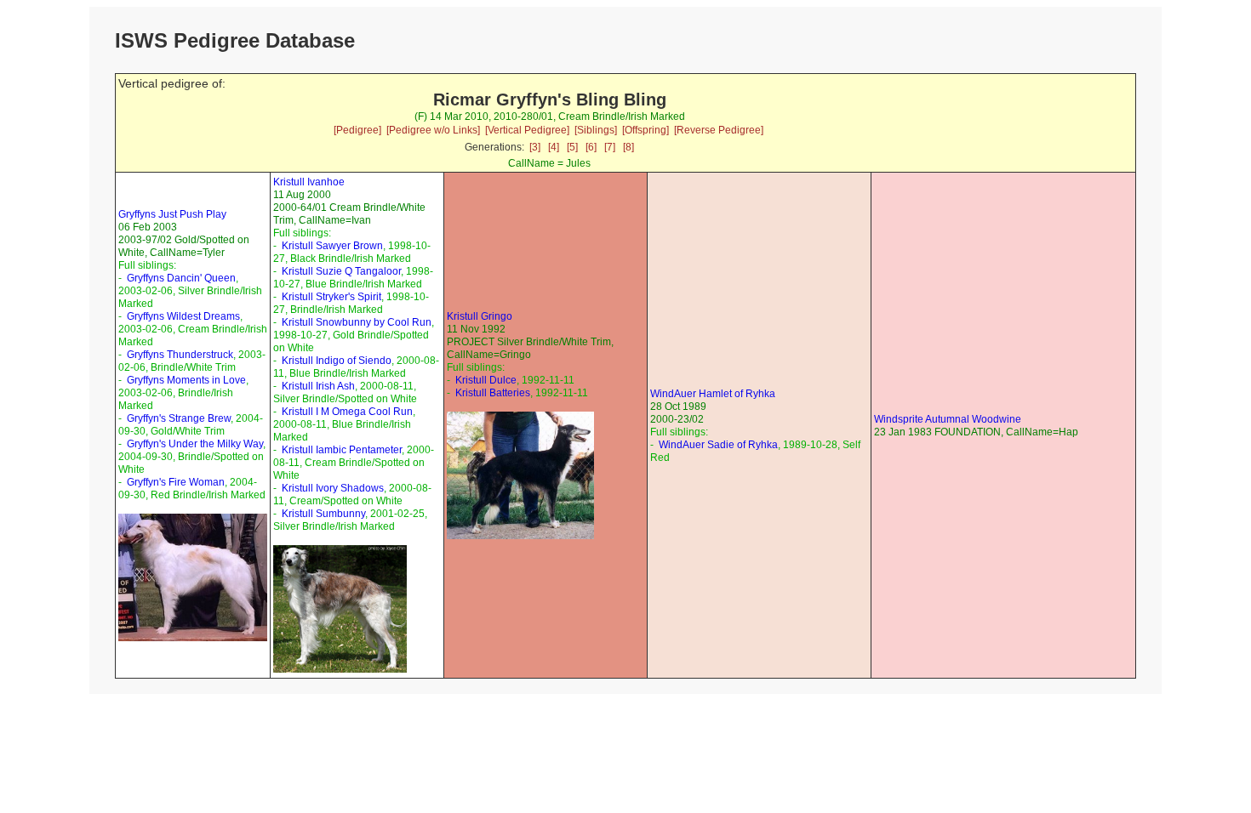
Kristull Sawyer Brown (332, 246)
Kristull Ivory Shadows (333, 488)
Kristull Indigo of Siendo (336, 361)
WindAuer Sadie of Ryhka (718, 445)
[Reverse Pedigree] (718, 130)
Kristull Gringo (479, 316)
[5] (572, 147)
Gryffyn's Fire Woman (176, 482)
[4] (553, 147)
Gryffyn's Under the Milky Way (195, 444)
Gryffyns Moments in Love (186, 380)
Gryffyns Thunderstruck (180, 355)
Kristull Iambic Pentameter (342, 450)
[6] (591, 147)
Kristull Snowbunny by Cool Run (356, 322)
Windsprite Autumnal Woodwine (947, 419)
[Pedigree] (357, 130)
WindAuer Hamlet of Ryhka (712, 394)
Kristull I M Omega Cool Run (347, 412)
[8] (628, 147)
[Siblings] (595, 130)
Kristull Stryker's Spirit (331, 297)
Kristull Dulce (486, 380)
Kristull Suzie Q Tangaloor (341, 271)
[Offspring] (645, 130)
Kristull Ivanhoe (309, 182)
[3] (534, 147)
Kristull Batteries (492, 393)
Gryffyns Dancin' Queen (181, 278)
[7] (609, 147)
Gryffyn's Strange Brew (179, 418)
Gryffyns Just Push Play (172, 214)
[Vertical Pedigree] (527, 130)
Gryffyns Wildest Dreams (183, 316)
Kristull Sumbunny (323, 514)
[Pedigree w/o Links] (433, 130)
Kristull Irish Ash (318, 386)
